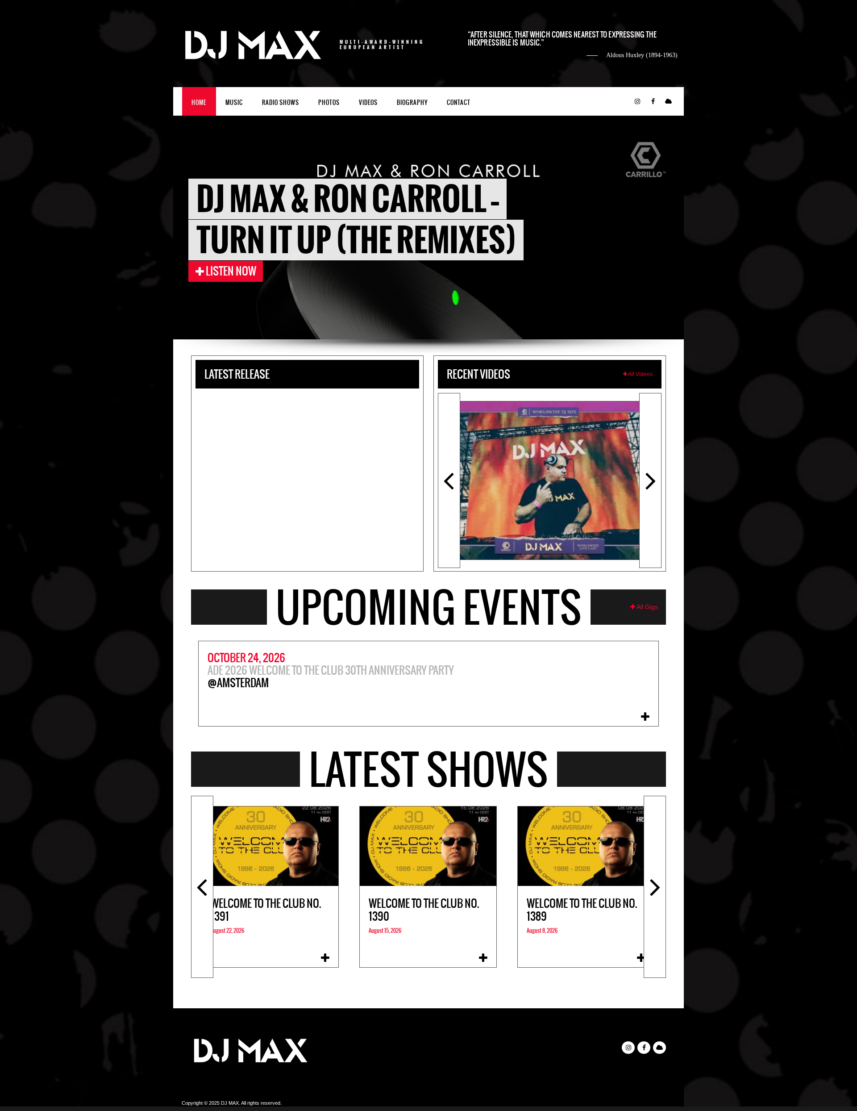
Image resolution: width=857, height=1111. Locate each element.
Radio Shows (280, 102)
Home (198, 102)
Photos (329, 102)
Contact (458, 102)
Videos (368, 102)
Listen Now (230, 271)
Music (234, 102)
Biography (412, 102)
